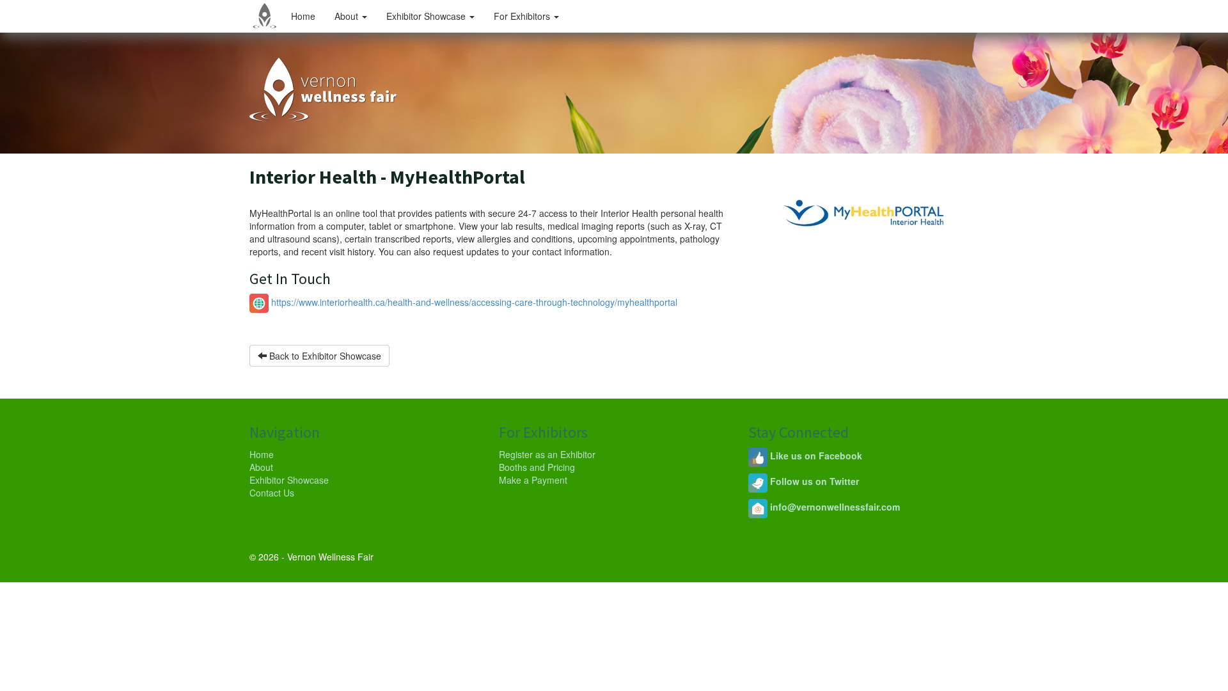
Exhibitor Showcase (427, 16)
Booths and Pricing (537, 467)
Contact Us (271, 492)
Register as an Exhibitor (547, 454)
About (348, 16)
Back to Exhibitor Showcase (324, 355)
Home (303, 16)
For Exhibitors (523, 16)
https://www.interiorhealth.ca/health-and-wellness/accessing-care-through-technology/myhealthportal (473, 302)
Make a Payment (533, 479)
